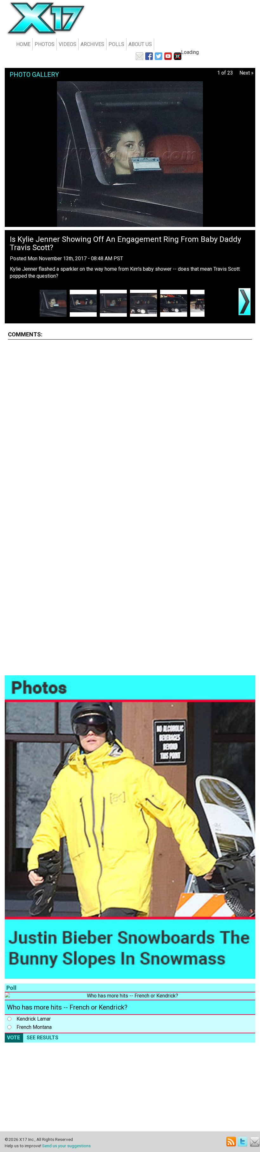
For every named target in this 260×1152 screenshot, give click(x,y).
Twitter (243, 1141)
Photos (45, 44)
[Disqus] (130, 424)
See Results (42, 1038)
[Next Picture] (244, 301)
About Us (140, 44)
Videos (67, 44)
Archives (92, 44)
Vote (13, 1038)
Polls (116, 44)
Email (255, 1141)
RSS (231, 1141)
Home (23, 44)
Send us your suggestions (66, 1145)
